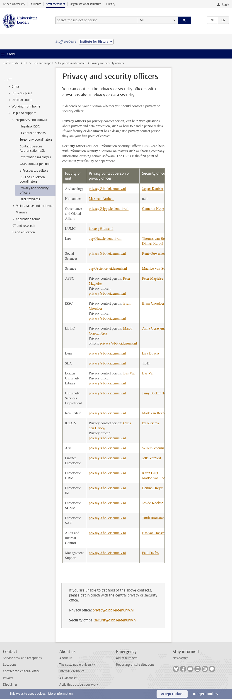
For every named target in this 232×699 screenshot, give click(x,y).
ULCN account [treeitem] (22, 100)
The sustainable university (77, 664)
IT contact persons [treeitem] (33, 133)
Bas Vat (129, 373)
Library (110, 4)
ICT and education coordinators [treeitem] (32, 179)
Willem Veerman (154, 447)
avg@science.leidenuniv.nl (108, 268)
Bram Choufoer (153, 303)
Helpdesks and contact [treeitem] (31, 120)
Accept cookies (172, 694)
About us (65, 658)
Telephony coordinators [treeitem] (36, 139)
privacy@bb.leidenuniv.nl (107, 188)
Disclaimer (10, 684)
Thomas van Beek (155, 238)
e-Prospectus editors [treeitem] (34, 171)
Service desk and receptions (22, 658)
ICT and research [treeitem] (23, 226)
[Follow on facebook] (183, 669)
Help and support (42, 63)
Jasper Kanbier (152, 188)
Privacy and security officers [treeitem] (34, 190)
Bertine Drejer (152, 487)
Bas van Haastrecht (156, 532)
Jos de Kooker (152, 502)
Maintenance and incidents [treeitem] (34, 206)
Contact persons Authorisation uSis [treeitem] (32, 148)
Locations (9, 664)
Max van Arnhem (101, 198)
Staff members (55, 4)
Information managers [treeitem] (35, 157)
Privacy (8, 678)
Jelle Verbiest (151, 457)
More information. (61, 694)
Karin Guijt (150, 472)
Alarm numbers (126, 658)
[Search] (184, 20)
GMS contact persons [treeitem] (35, 164)
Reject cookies (207, 694)
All (142, 20)
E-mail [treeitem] (16, 86)
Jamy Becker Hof (154, 393)
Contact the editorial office (21, 671)
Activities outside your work (78, 684)
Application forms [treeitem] (28, 219)
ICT (25, 63)
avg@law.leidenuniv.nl (105, 238)
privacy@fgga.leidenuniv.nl (108, 208)
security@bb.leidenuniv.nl (115, 620)
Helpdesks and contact (71, 63)
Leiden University (14, 4)
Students (35, 4)
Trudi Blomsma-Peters (158, 517)
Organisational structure (86, 4)
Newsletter (180, 658)
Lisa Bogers (150, 353)
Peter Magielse (152, 278)
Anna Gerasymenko (156, 328)
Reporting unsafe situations (135, 664)
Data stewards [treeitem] (30, 199)
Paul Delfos (150, 552)
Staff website (11, 63)
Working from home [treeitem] (26, 106)
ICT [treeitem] (9, 80)
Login (225, 4)
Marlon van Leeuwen (157, 477)
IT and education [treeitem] (23, 232)
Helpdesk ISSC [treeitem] (30, 126)
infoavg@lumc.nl (101, 228)
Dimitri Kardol (152, 243)
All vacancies (68, 678)
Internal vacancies (71, 671)
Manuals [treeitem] (21, 212)
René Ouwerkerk (154, 253)
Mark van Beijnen (155, 413)
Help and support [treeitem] (24, 113)
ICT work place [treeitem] (22, 93)
